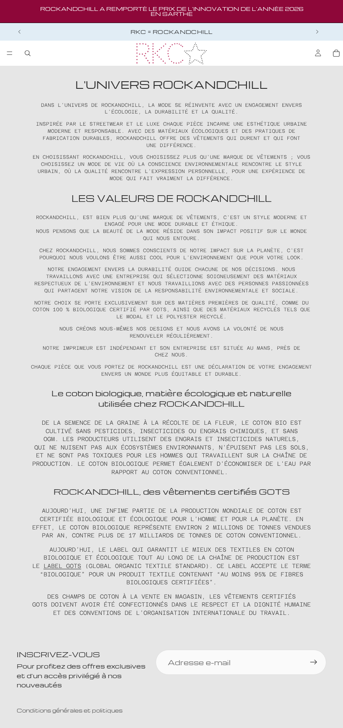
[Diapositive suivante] (317, 32)
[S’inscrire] (314, 662)
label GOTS (62, 566)
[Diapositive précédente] (19, 32)
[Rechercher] (27, 53)
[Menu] (9, 53)
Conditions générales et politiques (70, 710)
